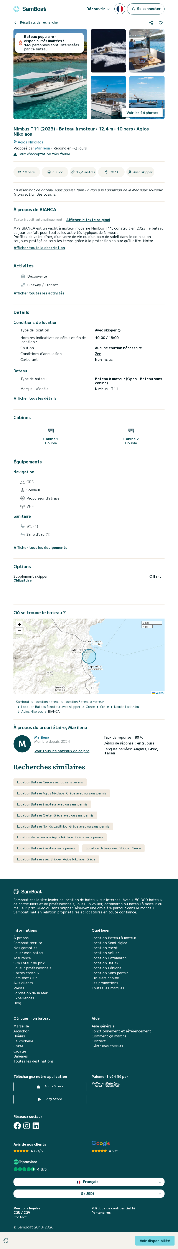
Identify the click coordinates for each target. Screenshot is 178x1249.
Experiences (23, 998)
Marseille (21, 1026)
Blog (17, 1003)
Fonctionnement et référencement (121, 1031)
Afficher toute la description (39, 247)
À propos (21, 938)
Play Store (53, 1099)
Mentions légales (26, 1208)
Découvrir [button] (95, 8)
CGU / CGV (21, 1212)
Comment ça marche (109, 1036)
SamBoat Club (25, 978)
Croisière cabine (105, 978)
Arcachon (21, 1031)
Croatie (19, 1051)
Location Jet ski (106, 963)
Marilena (43, 148)
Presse (19, 988)
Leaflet (159, 692)
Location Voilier (105, 953)
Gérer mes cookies (107, 1046)
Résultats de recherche (38, 22)
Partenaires (101, 1212)
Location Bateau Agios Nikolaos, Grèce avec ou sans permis (61, 793)
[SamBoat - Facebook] (17, 1126)
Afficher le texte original (88, 219)
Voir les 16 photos (142, 112)
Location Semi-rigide (109, 943)
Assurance (22, 958)
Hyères (19, 1036)
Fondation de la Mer (30, 993)
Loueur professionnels (32, 968)
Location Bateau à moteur (114, 938)
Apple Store (53, 1086)
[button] (19, 624)
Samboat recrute (27, 943)
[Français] (119, 8)
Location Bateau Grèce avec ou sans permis (50, 782)
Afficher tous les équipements (40, 547)
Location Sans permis (110, 973)
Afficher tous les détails (35, 398)
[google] (101, 1143)
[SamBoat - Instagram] (26, 1126)
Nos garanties (25, 948)
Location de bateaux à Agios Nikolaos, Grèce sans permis (60, 837)
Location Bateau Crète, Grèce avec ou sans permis (55, 815)
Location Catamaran (109, 958)
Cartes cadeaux (26, 973)
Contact (99, 1041)
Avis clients (23, 983)
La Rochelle (23, 1041)
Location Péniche (106, 968)
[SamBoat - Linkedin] (36, 1126)
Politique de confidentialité (113, 1208)
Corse (18, 1046)
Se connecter (148, 8)
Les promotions (105, 983)
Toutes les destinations (33, 1061)
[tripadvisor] (25, 1162)
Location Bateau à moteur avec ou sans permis (52, 804)
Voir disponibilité (155, 1240)
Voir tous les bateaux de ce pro (62, 751)
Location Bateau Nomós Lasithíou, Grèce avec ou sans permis (63, 826)
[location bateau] (29, 8)
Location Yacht (105, 948)
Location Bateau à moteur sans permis (46, 848)
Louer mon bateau (28, 953)
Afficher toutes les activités (39, 293)
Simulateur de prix (29, 963)
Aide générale (103, 1026)
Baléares (20, 1056)
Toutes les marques (108, 988)
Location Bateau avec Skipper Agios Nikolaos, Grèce (56, 859)
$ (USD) (87, 1193)
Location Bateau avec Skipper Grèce (113, 848)
